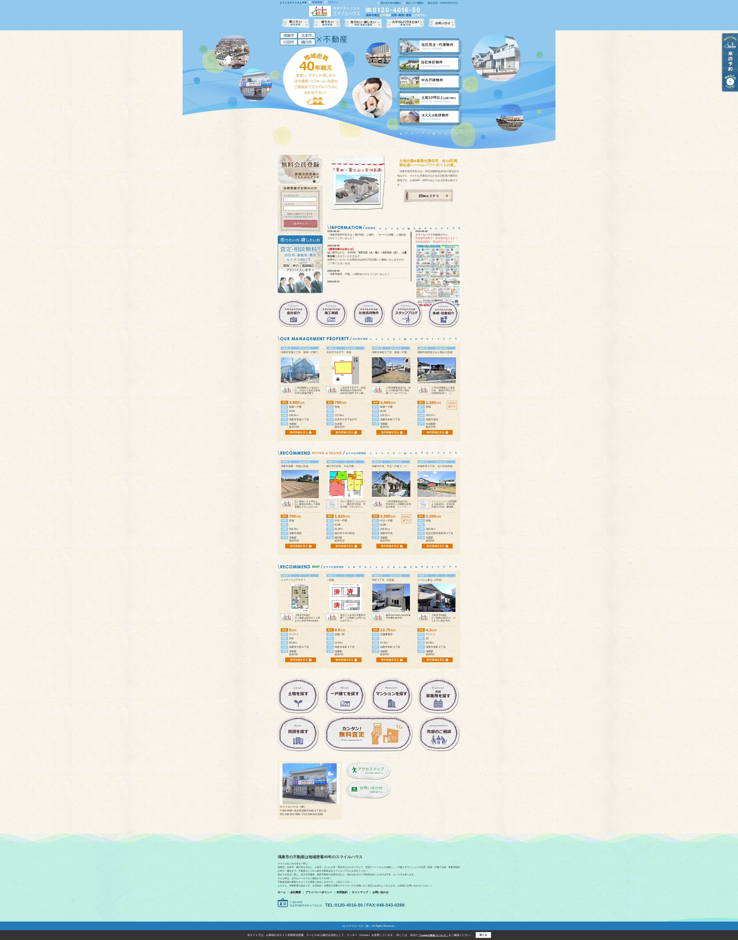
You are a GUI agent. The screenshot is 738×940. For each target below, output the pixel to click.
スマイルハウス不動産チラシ (431, 234)
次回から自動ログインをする (299, 214)
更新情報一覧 (452, 282)
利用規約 (342, 892)
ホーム (282, 892)
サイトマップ (360, 892)
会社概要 (295, 892)
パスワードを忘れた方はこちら (298, 217)
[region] (369, 257)
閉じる (483, 934)
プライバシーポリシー (318, 892)
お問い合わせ (380, 892)
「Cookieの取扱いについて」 (433, 935)
